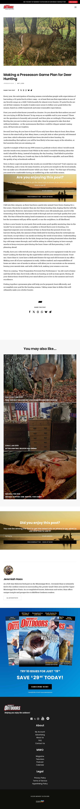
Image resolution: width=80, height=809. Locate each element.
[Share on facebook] (18, 90)
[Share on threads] (23, 90)
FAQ (40, 740)
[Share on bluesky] (28, 90)
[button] (31, 719)
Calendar (40, 765)
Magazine (40, 756)
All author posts (12, 598)
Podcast (40, 762)
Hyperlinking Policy (40, 784)
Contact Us (40, 743)
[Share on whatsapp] (26, 90)
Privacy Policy (40, 778)
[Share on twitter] (21, 90)
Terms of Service (40, 781)
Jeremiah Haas (9, 83)
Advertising (40, 735)
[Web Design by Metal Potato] (40, 802)
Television (40, 759)
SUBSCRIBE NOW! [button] (40, 687)
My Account (40, 732)
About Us (40, 737)
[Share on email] (31, 90)
